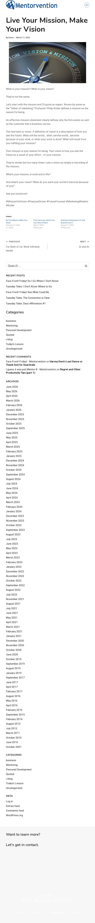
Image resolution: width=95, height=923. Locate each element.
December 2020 (15, 640)
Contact (36, 912)
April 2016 (12, 705)
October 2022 (14, 580)
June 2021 (12, 612)
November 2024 (15, 465)
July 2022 (11, 594)
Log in (9, 801)
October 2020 (14, 649)
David (11, 37)
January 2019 (14, 673)
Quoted (10, 334)
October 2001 (14, 746)
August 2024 (13, 479)
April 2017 (12, 686)
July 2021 (11, 608)
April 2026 (12, 395)
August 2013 (13, 723)
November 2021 (15, 599)
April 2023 (12, 553)
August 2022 (13, 589)
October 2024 (14, 469)
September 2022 (15, 585)
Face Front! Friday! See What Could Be (27, 292)
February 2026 (14, 405)
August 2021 (13, 603)
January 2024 (14, 511)
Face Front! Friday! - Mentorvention (26, 361)
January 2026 (14, 409)
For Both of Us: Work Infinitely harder (23, 246)
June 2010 (12, 742)
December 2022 (15, 571)
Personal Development (19, 330)
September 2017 (15, 677)
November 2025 (15, 419)
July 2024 (11, 483)
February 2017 (14, 691)
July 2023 (11, 539)
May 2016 (11, 700)
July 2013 (11, 728)
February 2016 (14, 709)
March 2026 (13, 400)
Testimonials (57, 912)
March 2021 (13, 626)
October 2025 (14, 423)
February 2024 (14, 506)
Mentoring (12, 325)
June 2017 (12, 682)
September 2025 (15, 428)
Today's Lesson (15, 344)
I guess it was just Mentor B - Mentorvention (31, 369)
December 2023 (15, 515)
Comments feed (15, 810)
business (11, 320)
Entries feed (13, 806)
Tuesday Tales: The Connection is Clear (28, 297)
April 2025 (12, 442)
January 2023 (14, 566)
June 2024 (12, 488)
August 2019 (13, 668)
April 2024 (12, 497)
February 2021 (14, 631)
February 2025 (14, 451)
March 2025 (13, 446)
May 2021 (11, 617)
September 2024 (15, 474)
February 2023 (14, 562)
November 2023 (15, 520)
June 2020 (12, 654)
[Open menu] (87, 5)
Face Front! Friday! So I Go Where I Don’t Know (32, 280)
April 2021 (12, 622)
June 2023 (12, 543)
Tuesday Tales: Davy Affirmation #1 (26, 303)
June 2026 (12, 386)
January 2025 (14, 456)
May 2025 (11, 437)
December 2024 (15, 460)
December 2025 (15, 414)
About (19, 912)
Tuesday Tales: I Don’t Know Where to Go (29, 286)
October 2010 (14, 737)
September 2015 (15, 714)
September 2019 (15, 663)
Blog (76, 912)
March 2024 (13, 502)
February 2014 (14, 719)
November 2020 (15, 645)
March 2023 (13, 557)
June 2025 (12, 432)
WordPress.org (14, 815)
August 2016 (13, 696)
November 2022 (15, 576)
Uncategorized (14, 348)
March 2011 (13, 733)
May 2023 (11, 548)
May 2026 (11, 391)
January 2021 (14, 636)
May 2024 (11, 492)
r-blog (9, 339)
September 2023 (15, 529)
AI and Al (84, 244)
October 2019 (14, 659)
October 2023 (14, 525)
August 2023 (13, 534)
